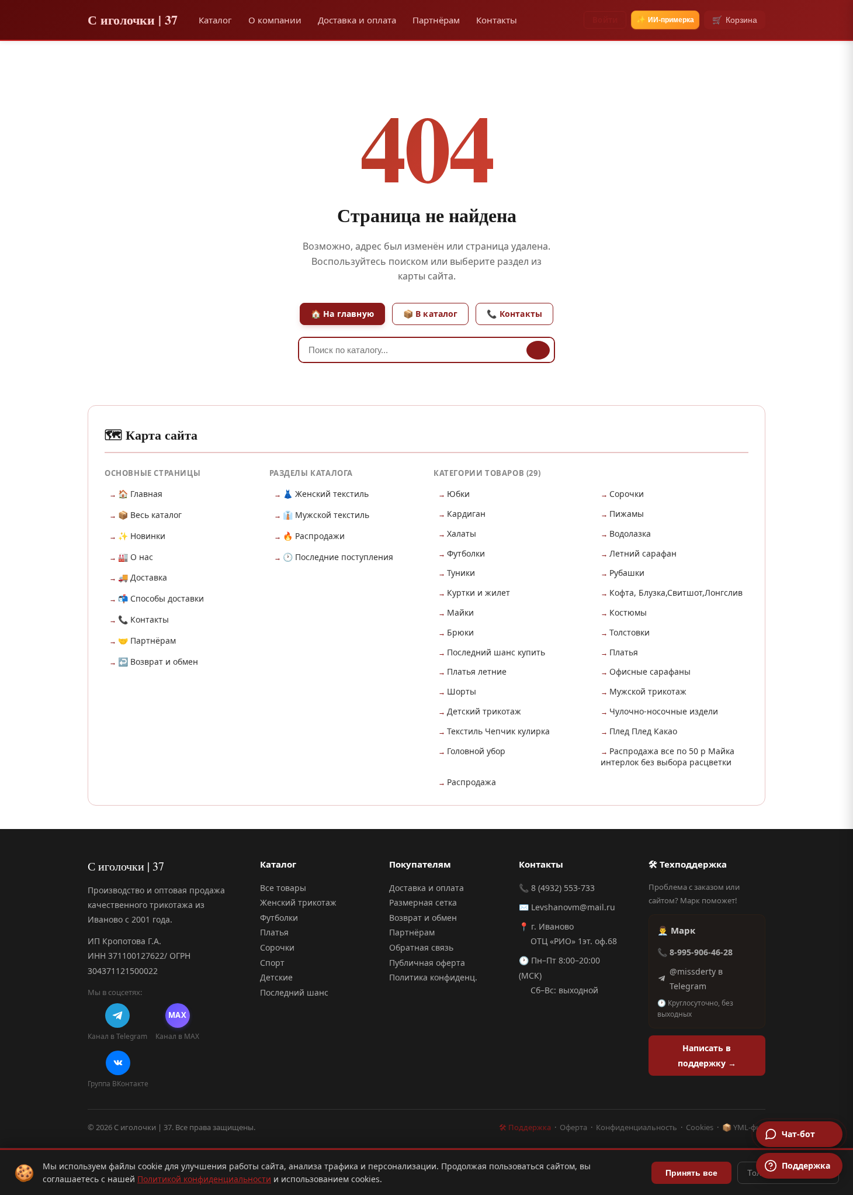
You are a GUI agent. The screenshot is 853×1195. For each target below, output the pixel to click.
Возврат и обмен (423, 917)
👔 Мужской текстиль (326, 514)
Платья (623, 652)
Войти (605, 20)
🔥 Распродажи (314, 535)
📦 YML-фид (743, 1127)
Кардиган (466, 513)
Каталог (215, 20)
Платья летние (477, 671)
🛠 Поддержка (525, 1127)
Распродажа (471, 782)
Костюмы (628, 612)
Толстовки (629, 632)
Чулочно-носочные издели (663, 711)
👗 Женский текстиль (326, 493)
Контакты (496, 20)
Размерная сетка (423, 902)
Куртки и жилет (478, 592)
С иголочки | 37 (133, 19)
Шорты (461, 691)
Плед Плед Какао (643, 731)
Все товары (283, 887)
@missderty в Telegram (696, 979)
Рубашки (626, 572)
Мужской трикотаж (647, 691)
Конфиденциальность (636, 1127)
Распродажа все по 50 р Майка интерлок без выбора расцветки (667, 756)
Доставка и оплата (357, 20)
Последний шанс (294, 992)
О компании (274, 20)
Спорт (272, 962)
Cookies (699, 1127)
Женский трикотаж (298, 902)
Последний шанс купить (496, 652)
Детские (276, 977)
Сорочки (626, 493)
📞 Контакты (514, 313)
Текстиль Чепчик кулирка (498, 731)
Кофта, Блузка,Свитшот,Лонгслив (676, 592)
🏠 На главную (342, 313)
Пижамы (626, 513)
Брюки (460, 632)
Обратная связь (421, 947)
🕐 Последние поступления (338, 556)
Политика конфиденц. (433, 977)
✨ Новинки (141, 535)
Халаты (461, 533)
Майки (460, 612)
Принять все (691, 1172)
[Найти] (538, 350)
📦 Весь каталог (150, 514)
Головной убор (476, 751)
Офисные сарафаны (650, 671)
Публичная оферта (427, 962)
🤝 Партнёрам (147, 640)
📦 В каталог (430, 313)
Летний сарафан (643, 553)
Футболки (466, 553)
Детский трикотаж (484, 711)
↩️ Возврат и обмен (158, 661)
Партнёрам (436, 20)
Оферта (573, 1127)
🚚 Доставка (142, 577)
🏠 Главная (140, 493)
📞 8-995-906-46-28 (695, 952)
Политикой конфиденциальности (204, 1178)
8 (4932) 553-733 (563, 887)
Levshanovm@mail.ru (573, 907)
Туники (461, 572)
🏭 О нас (135, 556)
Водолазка (630, 533)
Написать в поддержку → (707, 1055)
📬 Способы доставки (161, 598)
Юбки (458, 493)
